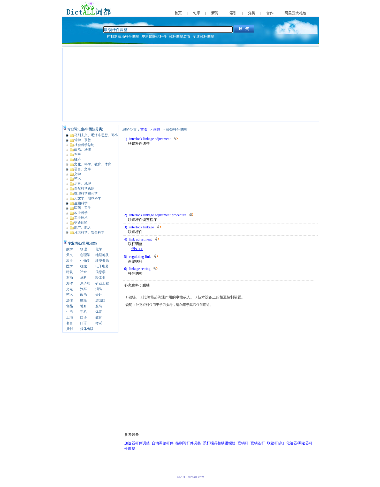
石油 (69, 278)
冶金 (83, 272)
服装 (98, 306)
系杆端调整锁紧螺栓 (219, 443)
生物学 (85, 260)
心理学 (85, 255)
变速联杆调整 (203, 36)
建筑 (69, 272)
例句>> (137, 249)
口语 (83, 323)
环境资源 (102, 260)
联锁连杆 (257, 443)
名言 (69, 323)
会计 (98, 295)
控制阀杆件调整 (188, 443)
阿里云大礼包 (295, 13)
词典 (156, 130)
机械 (83, 266)
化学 (98, 249)
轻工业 (100, 278)
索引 (233, 13)
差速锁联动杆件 (154, 36)
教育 (98, 317)
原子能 (85, 283)
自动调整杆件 (162, 443)
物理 (83, 249)
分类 (251, 13)
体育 (98, 312)
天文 (69, 255)
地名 (83, 306)
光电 (69, 289)
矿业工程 (102, 283)
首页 (178, 13)
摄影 (69, 329)
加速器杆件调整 (137, 443)
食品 (69, 306)
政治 (83, 295)
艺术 (69, 295)
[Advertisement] (190, 85)
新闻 (214, 13)
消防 (98, 289)
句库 (196, 13)
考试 (98, 323)
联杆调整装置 (180, 36)
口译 (83, 317)
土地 (69, 317)
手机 (83, 312)
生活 (69, 312)
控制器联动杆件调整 (123, 36)
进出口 (100, 300)
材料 (83, 278)
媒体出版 (87, 329)
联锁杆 (243, 443)
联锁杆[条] (275, 443)
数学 (69, 249)
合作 (269, 13)
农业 (69, 260)
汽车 (83, 289)
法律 (69, 300)
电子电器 (102, 266)
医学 (69, 266)
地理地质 (102, 255)
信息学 (100, 272)
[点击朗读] (176, 138)
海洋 (69, 283)
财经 (83, 300)
